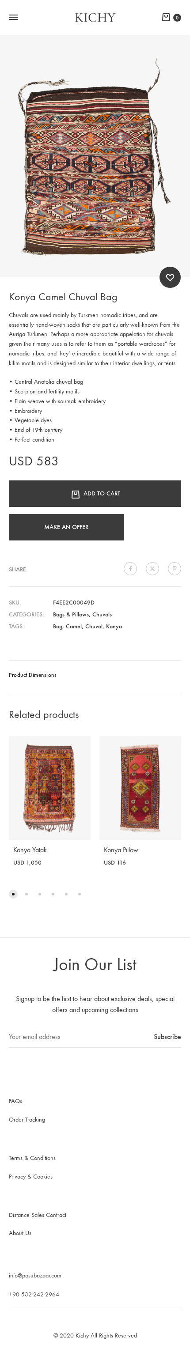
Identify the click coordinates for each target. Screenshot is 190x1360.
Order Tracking (27, 1119)
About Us (20, 1233)
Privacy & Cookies (31, 1176)
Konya (114, 626)
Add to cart (102, 493)
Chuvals (102, 614)
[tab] (95, 676)
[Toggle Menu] (13, 18)
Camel (74, 626)
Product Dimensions (33, 675)
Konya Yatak (30, 850)
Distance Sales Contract (37, 1215)
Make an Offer (66, 527)
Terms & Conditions (32, 1158)
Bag (57, 626)
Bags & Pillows (71, 614)
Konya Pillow (121, 850)
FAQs (15, 1101)
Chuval (94, 626)
